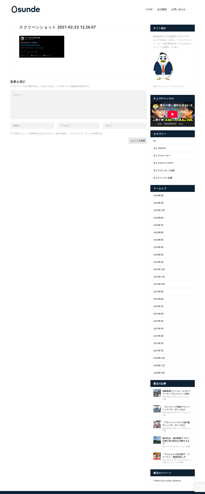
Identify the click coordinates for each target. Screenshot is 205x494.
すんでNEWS (159, 148)
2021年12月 (159, 269)
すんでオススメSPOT (163, 162)
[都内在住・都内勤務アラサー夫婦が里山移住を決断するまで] (157, 440)
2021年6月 (158, 313)
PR (154, 140)
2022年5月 (158, 239)
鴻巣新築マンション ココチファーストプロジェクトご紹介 (176, 392)
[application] (172, 114)
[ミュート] (186, 123)
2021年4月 (158, 328)
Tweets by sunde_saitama (167, 480)
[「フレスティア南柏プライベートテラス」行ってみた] (157, 408)
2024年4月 (158, 195)
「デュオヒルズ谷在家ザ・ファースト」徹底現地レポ (176, 455)
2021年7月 (158, 306)
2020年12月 (159, 357)
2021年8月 (158, 298)
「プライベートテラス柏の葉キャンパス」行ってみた (176, 423)
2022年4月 (158, 247)
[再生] (154, 123)
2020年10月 (159, 372)
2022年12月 (159, 210)
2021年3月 (158, 335)
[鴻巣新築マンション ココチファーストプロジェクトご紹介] (157, 393)
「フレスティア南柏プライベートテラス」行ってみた (176, 408)
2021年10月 (159, 284)
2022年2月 (158, 254)
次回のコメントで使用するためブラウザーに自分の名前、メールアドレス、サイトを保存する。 (59, 133)
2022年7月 (158, 225)
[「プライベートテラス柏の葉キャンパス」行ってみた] (157, 424)
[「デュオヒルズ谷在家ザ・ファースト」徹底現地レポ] (157, 456)
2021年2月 (158, 343)
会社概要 (162, 9)
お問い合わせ (178, 9)
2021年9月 (158, 291)
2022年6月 (158, 232)
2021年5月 (158, 321)
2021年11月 (159, 276)
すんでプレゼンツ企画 (163, 170)
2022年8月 (158, 217)
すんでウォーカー (161, 155)
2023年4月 (158, 202)
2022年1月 (158, 262)
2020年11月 (159, 365)
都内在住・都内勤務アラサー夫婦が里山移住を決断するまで (176, 441)
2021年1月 (158, 350)
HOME (149, 9)
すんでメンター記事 (162, 177)
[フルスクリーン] (191, 123)
